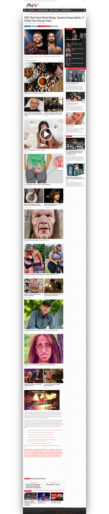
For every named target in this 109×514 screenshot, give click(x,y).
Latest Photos (26, 0)
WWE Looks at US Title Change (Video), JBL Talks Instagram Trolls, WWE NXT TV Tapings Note (33, 486)
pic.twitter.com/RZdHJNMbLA (56, 430)
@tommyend (36, 439)
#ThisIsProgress (47, 430)
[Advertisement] (43, 467)
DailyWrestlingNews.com (30, 23)
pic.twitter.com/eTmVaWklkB (46, 434)
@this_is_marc (37, 445)
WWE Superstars (37, 0)
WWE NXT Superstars (54, 10)
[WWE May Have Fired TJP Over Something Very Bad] (43, 500)
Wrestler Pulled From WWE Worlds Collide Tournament (56, 502)
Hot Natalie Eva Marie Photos (77, 53)
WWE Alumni (48, 0)
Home (25, 10)
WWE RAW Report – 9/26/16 (53, 484)
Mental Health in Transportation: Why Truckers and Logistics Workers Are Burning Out (75, 179)
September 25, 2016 (50, 437)
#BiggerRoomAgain (31, 440)
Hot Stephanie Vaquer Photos (77, 58)
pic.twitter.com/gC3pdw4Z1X (41, 440)
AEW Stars (43, 0)
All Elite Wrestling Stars (76, 511)
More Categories (54, 0)
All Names (31, 0)
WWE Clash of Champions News (40, 478)
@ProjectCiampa (53, 439)
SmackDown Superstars (42, 10)
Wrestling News (29, 14)
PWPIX (67, 105)
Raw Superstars (31, 10)
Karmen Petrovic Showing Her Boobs (78, 49)
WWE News (34, 14)
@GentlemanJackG (44, 439)
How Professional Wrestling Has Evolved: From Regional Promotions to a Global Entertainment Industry (74, 153)
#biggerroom (37, 434)
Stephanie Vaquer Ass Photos (77, 63)
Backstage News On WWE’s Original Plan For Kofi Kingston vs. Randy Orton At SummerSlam (30, 503)
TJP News (32, 478)
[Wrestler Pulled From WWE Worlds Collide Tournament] (57, 500)
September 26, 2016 (50, 432)
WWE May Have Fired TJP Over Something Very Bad (43, 502)
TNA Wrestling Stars (66, 10)
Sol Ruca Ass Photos (70, 126)
